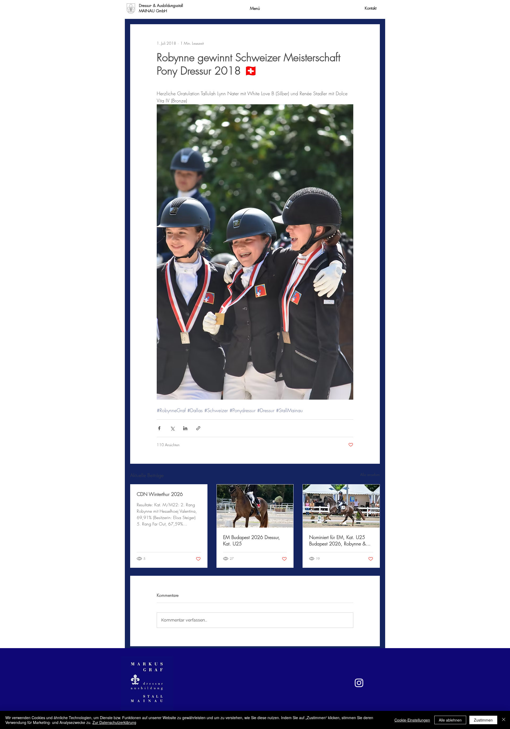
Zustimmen (483, 720)
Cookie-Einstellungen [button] (412, 720)
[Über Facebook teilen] (159, 428)
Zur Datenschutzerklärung (114, 722)
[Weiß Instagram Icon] (359, 683)
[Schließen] (503, 720)
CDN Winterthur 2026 (160, 494)
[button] (255, 8)
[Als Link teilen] (198, 428)
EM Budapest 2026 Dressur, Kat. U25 (251, 540)
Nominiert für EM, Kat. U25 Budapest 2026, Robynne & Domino (337, 540)
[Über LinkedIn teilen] (185, 428)
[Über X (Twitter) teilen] (172, 428)
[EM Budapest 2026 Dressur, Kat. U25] (255, 506)
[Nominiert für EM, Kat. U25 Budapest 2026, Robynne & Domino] (341, 506)
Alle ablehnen (450, 720)
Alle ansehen (370, 474)
